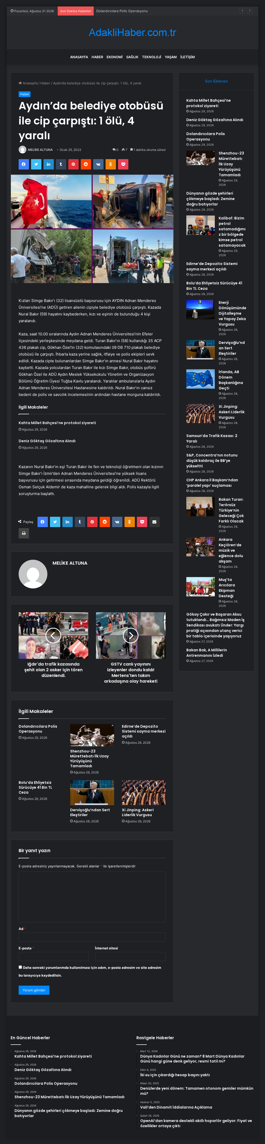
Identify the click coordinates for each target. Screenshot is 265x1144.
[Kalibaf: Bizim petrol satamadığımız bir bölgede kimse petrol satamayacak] (200, 225)
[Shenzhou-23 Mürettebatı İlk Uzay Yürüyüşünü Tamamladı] (92, 735)
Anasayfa (79, 57)
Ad (22, 929)
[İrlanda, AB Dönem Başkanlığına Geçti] (200, 379)
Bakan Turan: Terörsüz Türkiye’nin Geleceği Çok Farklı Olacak (231, 510)
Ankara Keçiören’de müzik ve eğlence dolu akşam (231, 550)
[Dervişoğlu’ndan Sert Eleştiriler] (92, 792)
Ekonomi (115, 57)
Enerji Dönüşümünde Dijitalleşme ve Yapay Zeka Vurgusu (232, 313)
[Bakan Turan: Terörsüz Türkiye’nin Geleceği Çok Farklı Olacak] (200, 506)
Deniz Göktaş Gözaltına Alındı (47, 441)
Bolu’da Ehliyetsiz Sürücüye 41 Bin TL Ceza (35, 787)
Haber (97, 57)
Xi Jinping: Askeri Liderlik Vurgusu (138, 812)
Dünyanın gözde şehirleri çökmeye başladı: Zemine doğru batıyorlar (210, 199)
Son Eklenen (216, 81)
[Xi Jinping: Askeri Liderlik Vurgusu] (144, 792)
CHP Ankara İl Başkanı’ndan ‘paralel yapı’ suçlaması (212, 482)
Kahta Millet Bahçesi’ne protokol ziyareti (57, 422)
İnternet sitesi (106, 948)
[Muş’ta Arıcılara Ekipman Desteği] (200, 586)
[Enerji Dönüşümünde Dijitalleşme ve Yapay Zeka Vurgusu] (200, 309)
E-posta (26, 948)
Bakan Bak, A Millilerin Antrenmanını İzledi (206, 652)
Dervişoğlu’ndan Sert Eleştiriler (90, 812)
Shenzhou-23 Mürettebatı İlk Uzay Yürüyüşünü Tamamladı (89, 759)
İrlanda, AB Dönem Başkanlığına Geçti (231, 380)
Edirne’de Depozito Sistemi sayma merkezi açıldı (144, 731)
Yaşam (171, 57)
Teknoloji (151, 57)
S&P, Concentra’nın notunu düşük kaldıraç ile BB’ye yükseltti (212, 461)
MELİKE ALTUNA (40, 150)
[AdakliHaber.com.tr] (132, 32)
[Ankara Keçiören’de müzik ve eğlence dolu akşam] (200, 546)
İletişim (187, 57)
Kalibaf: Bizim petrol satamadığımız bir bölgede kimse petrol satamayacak (232, 232)
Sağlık (132, 57)
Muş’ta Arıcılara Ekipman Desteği (227, 588)
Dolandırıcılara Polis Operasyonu (122, 11)
